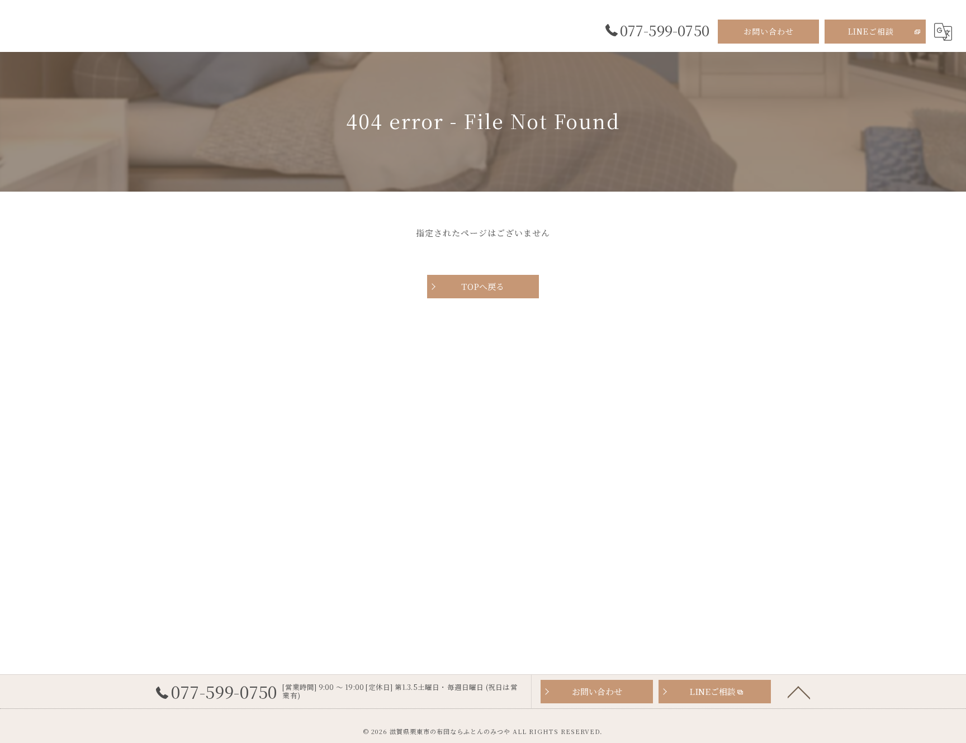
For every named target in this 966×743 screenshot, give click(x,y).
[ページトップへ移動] (799, 691)
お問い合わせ (769, 31)
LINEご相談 (871, 31)
